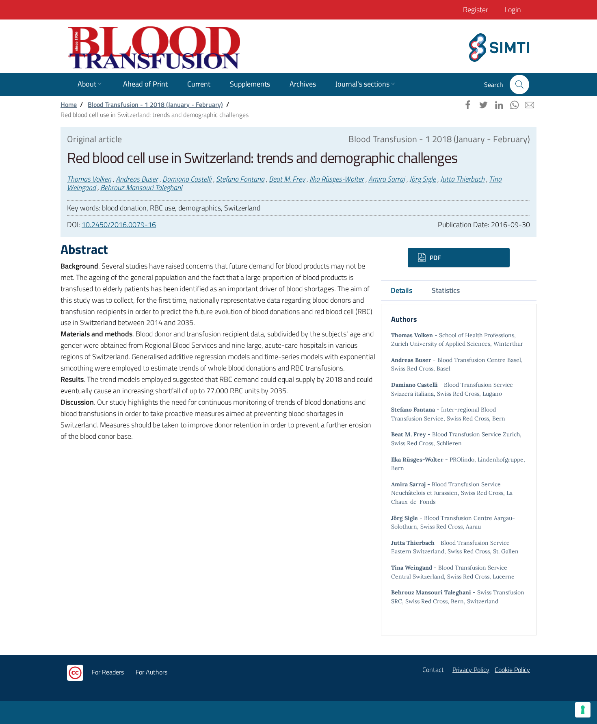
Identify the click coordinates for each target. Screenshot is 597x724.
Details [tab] (401, 290)
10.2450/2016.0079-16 (119, 224)
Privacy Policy (470, 669)
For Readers (108, 672)
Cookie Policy (512, 669)
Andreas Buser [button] (137, 178)
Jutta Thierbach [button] (462, 178)
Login (512, 9)
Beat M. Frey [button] (287, 178)
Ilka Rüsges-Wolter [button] (336, 178)
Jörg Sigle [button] (422, 178)
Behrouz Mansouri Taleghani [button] (141, 187)
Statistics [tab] (446, 290)
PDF (434, 257)
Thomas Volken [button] (89, 178)
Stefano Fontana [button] (240, 178)
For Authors (151, 672)
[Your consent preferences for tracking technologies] (583, 709)
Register (475, 9)
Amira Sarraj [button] (386, 178)
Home (69, 104)
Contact (433, 669)
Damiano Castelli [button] (187, 178)
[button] (519, 84)
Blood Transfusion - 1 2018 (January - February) (155, 104)
